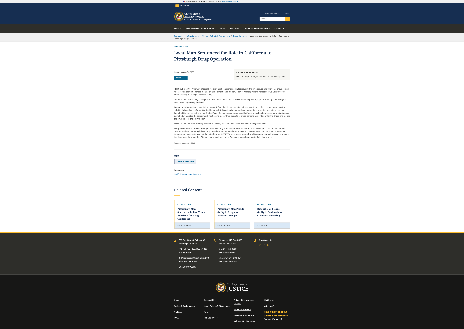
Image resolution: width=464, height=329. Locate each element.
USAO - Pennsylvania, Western (187, 174)
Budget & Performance (184, 306)
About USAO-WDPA (272, 13)
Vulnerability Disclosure (244, 321)
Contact (271, 319)
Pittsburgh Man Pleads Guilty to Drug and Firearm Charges (230, 212)
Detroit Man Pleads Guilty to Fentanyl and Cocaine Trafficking (270, 212)
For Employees (211, 318)
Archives (178, 312)
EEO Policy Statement (244, 315)
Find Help (286, 13)
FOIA (176, 318)
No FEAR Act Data (242, 309)
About (177, 300)
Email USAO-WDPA (187, 267)
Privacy (207, 312)
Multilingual (269, 300)
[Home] (193, 21)
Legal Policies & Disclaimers (216, 306)
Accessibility (210, 300)
